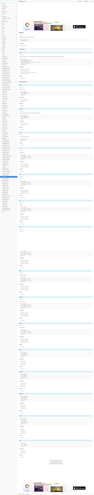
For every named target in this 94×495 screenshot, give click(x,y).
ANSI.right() (4, 126)
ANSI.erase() (4, 103)
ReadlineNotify (5, 206)
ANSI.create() (4, 92)
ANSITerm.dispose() (6, 171)
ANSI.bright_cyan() (5, 70)
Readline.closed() (5, 180)
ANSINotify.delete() (5, 143)
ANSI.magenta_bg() (5, 115)
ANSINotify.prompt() (6, 159)
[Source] (21, 35)
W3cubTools (79, 1)
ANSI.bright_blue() (5, 66)
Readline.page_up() (5, 197)
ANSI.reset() (4, 122)
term (23, 494)
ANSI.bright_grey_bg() (6, 78)
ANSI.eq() (4, 101)
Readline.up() (4, 204)
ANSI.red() (4, 119)
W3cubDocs (20, 1)
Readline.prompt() (5, 199)
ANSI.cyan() (4, 96)
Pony (20, 494)
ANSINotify (4, 138)
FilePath (24, 72)
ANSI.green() (4, 105)
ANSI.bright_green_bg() (6, 75)
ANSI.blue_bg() (5, 63)
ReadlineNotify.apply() (6, 208)
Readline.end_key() (5, 187)
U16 (24, 451)
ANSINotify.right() (5, 161)
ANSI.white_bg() (5, 133)
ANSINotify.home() (5, 150)
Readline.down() (5, 185)
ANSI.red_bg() (4, 120)
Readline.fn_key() (5, 189)
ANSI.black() (4, 56)
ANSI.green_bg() (5, 106)
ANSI (3, 54)
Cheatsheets (86, 1)
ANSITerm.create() (5, 169)
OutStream (25, 70)
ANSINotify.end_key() (6, 147)
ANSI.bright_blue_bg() (6, 68)
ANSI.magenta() (5, 113)
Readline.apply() (5, 178)
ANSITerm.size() (5, 175)
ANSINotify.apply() (5, 140)
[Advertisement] (51, 12)
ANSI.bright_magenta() (6, 80)
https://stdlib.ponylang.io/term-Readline (56, 463)
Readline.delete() (5, 183)
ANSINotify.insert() (5, 152)
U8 (23, 101)
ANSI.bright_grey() (5, 77)
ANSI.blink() (4, 59)
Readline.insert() (5, 192)
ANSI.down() (4, 99)
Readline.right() (5, 201)
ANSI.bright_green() (5, 73)
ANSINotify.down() (5, 145)
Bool (23, 163)
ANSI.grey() (4, 108)
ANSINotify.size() (5, 162)
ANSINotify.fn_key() (5, 148)
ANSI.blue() (4, 61)
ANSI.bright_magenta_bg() (7, 82)
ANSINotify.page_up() (6, 157)
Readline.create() (5, 182)
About (91, 1)
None (29, 72)
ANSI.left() (4, 112)
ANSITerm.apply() (5, 168)
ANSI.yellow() (4, 134)
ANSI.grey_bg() (5, 110)
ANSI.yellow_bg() (5, 136)
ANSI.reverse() (5, 124)
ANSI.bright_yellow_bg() (6, 89)
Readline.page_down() (6, 196)
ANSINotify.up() (5, 164)
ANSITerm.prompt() (5, 173)
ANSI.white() (4, 131)
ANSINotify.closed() (5, 141)
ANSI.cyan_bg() (5, 98)
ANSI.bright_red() (5, 84)
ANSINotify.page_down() (6, 155)
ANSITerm (4, 166)
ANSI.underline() (5, 127)
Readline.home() (5, 190)
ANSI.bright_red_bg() (6, 85)
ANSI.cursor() (4, 94)
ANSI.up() (4, 129)
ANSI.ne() (4, 117)
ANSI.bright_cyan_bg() (6, 71)
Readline (3, 176)
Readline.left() (4, 194)
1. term (3, 52)
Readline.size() (5, 203)
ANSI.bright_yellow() (6, 87)
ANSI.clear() (4, 91)
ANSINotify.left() (5, 154)
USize (25, 73)
